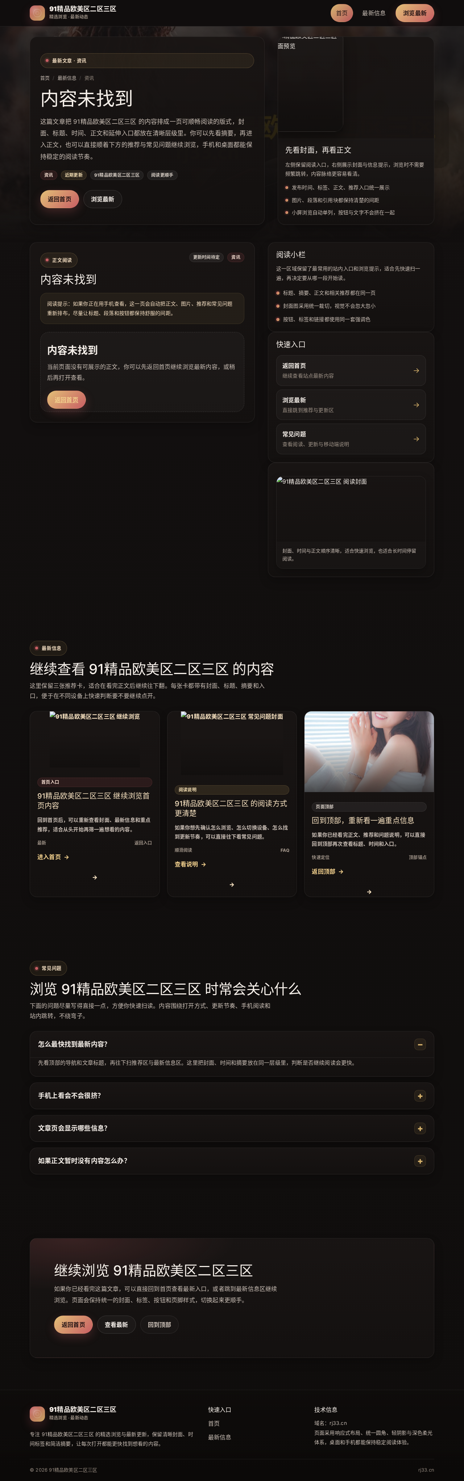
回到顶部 (159, 1324)
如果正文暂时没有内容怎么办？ (84, 1161)
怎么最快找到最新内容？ (74, 1044)
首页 (342, 13)
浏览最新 (415, 13)
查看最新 (116, 1324)
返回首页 (59, 199)
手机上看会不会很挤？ (71, 1095)
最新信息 (374, 13)
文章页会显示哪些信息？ (74, 1128)
